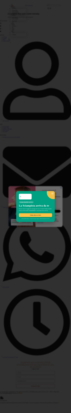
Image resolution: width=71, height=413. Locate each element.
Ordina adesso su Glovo (35, 215)
